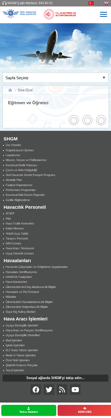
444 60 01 (45, 3)
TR (94, 3)
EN (107, 3)
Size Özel (25, 90)
